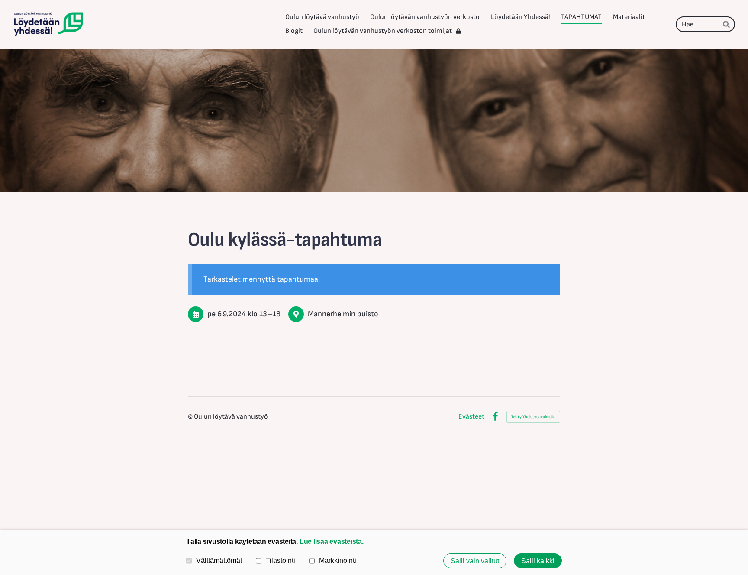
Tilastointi (280, 560)
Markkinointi (337, 560)
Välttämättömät (219, 560)
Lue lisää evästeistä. (332, 541)
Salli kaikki (538, 561)
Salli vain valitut (475, 561)
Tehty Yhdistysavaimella (533, 416)
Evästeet (471, 416)
